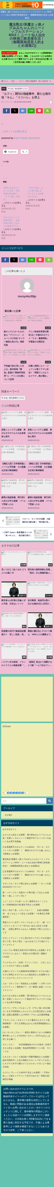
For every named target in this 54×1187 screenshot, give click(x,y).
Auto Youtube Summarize (27, 138)
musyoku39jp (27, 296)
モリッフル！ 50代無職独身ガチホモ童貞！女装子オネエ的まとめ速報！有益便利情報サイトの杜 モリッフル (27, 1047)
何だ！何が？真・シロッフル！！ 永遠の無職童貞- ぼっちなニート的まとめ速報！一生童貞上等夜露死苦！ (26, 913)
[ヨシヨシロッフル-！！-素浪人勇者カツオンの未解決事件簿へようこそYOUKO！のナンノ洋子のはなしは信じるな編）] (27, 1035)
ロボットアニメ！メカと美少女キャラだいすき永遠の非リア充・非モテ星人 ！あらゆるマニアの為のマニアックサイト (27, 941)
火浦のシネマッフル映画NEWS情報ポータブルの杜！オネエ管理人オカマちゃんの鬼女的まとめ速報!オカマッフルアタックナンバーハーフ (27, 974)
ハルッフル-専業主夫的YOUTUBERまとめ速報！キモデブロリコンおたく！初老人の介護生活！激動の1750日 (27, 953)
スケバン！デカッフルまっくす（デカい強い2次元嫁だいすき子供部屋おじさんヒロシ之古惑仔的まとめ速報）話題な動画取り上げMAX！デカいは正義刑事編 (27, 1011)
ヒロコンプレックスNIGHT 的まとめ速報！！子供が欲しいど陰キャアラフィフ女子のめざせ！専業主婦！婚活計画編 (27, 1075)
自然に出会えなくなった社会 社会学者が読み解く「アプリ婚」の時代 (11, 193)
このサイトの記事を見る (14, 131)
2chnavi (7, 726)
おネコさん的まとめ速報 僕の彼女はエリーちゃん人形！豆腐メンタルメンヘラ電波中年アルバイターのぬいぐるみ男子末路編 (27, 838)
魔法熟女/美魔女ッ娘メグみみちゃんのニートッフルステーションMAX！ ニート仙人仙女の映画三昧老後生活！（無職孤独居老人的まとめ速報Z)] (26, 862)
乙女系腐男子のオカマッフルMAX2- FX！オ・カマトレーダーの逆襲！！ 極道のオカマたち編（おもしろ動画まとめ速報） (27, 850)
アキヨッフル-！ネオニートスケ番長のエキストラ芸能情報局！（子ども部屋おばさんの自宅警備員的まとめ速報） (27, 1023)
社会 (3, 88)
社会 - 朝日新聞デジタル (19, 89)
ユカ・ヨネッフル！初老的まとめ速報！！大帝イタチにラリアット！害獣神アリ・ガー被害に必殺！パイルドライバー (27, 986)
